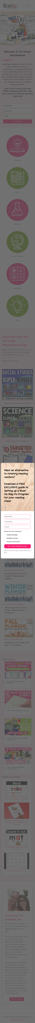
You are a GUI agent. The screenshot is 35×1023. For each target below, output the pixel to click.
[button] (17, 507)
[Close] (31, 465)
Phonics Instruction (13, 542)
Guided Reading (12, 535)
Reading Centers (12, 538)
